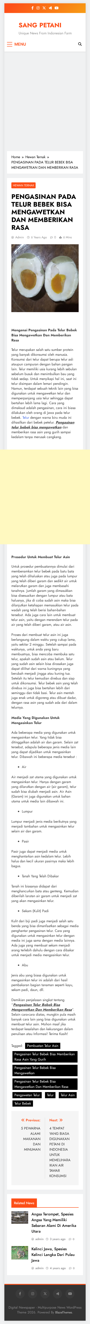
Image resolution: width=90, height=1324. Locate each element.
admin (19, 237)
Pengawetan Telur (27, 1095)
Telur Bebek (22, 1103)
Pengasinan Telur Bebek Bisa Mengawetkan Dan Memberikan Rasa (41, 1084)
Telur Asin (68, 1095)
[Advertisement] (45, 101)
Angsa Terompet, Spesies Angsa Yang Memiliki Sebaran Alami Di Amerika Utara (53, 1222)
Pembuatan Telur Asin (42, 1045)
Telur (25, 417)
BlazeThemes (63, 1312)
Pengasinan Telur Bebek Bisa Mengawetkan (35, 1070)
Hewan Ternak (23, 185)
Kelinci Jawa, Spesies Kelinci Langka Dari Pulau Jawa (53, 1254)
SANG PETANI (40, 25)
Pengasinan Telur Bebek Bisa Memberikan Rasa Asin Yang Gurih (44, 1057)
